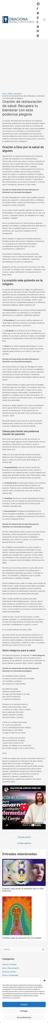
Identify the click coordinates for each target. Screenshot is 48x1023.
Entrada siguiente (24, 843)
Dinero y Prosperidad (10, 975)
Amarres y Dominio (9, 964)
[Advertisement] (24, 65)
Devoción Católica (9, 972)
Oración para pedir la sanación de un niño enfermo (23, 889)
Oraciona (38, 20)
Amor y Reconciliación (10, 968)
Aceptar (24, 1004)
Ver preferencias (24, 1017)
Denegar (24, 1011)
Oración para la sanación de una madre (21, 938)
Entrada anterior (24, 837)
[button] (44, 980)
